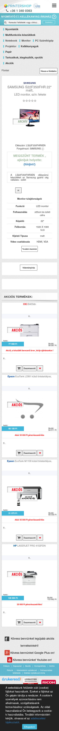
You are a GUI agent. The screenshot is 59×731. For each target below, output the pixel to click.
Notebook (11, 40)
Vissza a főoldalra (48, 71)
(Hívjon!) (29, 164)
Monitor (26, 40)
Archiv (52, 666)
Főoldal (5, 70)
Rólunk (10, 670)
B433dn (32, 304)
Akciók (28, 666)
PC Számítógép (44, 40)
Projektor (10, 46)
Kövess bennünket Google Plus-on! (32, 652)
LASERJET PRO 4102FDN (31, 545)
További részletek (29, 249)
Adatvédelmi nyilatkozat (27, 670)
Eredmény (49, 22)
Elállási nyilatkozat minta (34, 672)
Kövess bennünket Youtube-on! (32, 660)
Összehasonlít (30, 368)
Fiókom (6, 666)
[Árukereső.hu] (11, 680)
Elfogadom (29, 726)
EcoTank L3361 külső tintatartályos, (33, 376)
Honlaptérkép (40, 666)
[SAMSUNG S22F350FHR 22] (29, 118)
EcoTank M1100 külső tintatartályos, (33, 461)
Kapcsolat (17, 666)
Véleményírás (28, 267)
